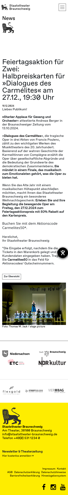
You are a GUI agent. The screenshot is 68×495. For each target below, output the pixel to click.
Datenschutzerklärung (27, 472)
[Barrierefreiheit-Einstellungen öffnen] (63, 253)
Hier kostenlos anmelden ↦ (18, 455)
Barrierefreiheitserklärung (25, 475)
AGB (10, 472)
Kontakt (61, 468)
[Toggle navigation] (62, 7)
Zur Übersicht (11, 276)
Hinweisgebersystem (53, 475)
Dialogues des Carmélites (22, 136)
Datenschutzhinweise (53, 472)
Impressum (48, 468)
